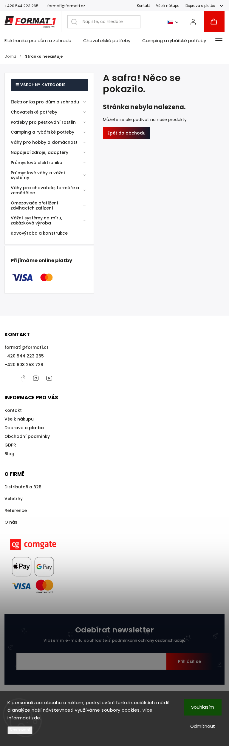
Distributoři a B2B (22, 487)
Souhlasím (202, 707)
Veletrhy (13, 499)
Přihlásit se (189, 661)
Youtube (49, 378)
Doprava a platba (200, 5)
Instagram (35, 378)
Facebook (22, 378)
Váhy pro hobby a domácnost (44, 142)
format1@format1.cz (26, 347)
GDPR (10, 445)
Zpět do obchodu (126, 133)
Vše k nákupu (168, 5)
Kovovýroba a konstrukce (39, 233)
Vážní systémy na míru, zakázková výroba (36, 220)
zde (35, 718)
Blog (9, 454)
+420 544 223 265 (24, 356)
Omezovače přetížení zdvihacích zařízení (34, 205)
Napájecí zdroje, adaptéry (40, 152)
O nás (10, 522)
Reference (15, 510)
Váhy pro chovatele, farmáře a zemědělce (45, 190)
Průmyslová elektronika (36, 163)
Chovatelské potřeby (34, 112)
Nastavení (20, 730)
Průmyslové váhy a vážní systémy (38, 175)
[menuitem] (40, 40)
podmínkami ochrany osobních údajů (148, 640)
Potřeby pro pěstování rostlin (43, 122)
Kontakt (143, 5)
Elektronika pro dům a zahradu (45, 102)
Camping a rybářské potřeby (43, 132)
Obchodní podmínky (27, 436)
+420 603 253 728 (23, 365)
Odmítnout (202, 726)
